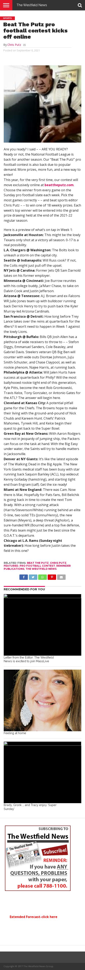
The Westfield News (32, 5)
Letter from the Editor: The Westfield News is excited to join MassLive (29, 659)
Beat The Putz (38, 562)
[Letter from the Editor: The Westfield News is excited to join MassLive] (42, 625)
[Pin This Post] (52, 576)
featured (11, 565)
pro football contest (37, 565)
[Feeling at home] (42, 700)
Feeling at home (15, 733)
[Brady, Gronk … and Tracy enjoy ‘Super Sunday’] (42, 772)
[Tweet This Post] (33, 576)
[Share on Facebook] (23, 576)
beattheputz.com (59, 185)
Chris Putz (14, 45)
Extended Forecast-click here (33, 917)
